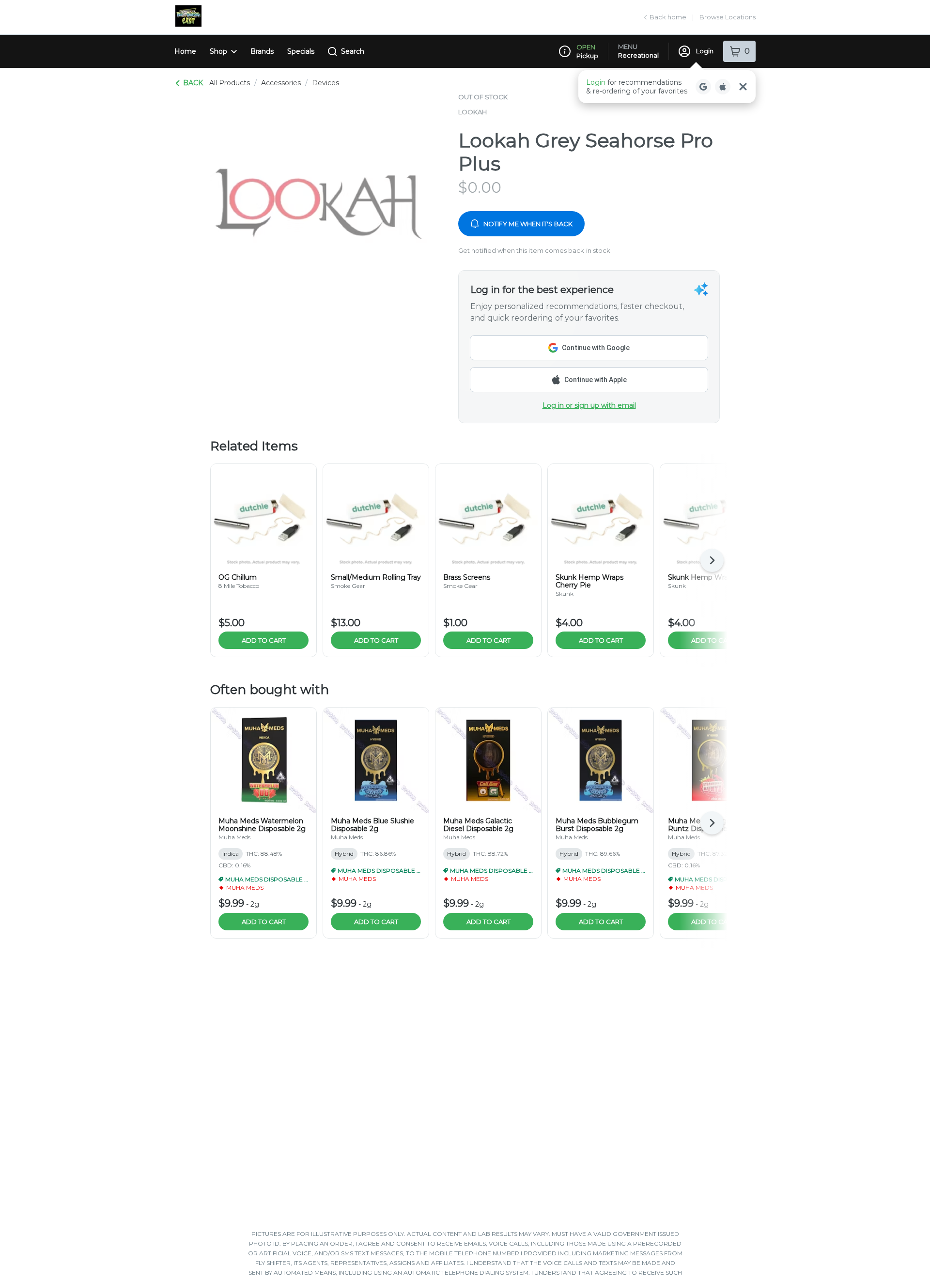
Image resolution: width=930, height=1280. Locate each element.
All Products (229, 83)
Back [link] (193, 82)
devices (325, 83)
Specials (300, 51)
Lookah (472, 112)
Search (352, 51)
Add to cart (264, 640)
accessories (281, 83)
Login (704, 51)
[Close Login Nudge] (743, 87)
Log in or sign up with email (589, 405)
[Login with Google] (703, 86)
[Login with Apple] (722, 86)
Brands (262, 51)
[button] (667, 86)
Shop (218, 51)
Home (185, 51)
